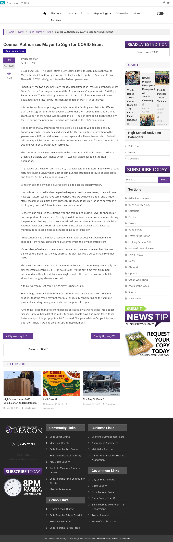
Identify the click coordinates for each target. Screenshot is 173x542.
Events (132, 223)
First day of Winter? (93, 399)
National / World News (141, 248)
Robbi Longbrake (162, 123)
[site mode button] (160, 13)
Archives (56, 20)
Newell (132, 152)
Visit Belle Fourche (102, 449)
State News (134, 298)
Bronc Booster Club (60, 521)
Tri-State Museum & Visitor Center (65, 470)
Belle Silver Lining (60, 436)
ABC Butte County (60, 461)
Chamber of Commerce (105, 443)
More (136, 13)
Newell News (135, 254)
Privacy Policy (103, 538)
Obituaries (122, 13)
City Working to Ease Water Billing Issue (20, 336)
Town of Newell (100, 515)
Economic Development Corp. (108, 436)
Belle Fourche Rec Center (64, 449)
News (70, 13)
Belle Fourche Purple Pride (65, 527)
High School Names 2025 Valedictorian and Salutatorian (20, 401)
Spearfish (133, 158)
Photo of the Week (138, 285)
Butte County (99, 485)
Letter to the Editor (139, 235)
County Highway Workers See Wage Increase (106, 336)
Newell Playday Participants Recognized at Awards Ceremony (147, 89)
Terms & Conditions (121, 538)
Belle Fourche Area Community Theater (67, 481)
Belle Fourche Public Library (65, 455)
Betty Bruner (48, 409)
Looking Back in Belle (140, 242)
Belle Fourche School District (66, 515)
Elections (56, 13)
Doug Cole (110, 404)
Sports (85, 13)
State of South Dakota (104, 521)
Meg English (30, 408)
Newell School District (62, 509)
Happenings (101, 13)
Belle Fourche (136, 146)
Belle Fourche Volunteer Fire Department (108, 507)
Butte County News (139, 204)
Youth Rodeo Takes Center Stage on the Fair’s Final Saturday (132, 105)
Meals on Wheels (59, 443)
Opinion (133, 273)
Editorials (133, 210)
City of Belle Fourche (103, 479)
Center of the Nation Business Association (109, 458)
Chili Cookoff (50, 399)
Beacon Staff (38, 349)
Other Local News (138, 279)
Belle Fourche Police (103, 492)
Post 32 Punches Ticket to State (161, 96)
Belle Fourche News (14, 50)
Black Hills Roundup (61, 489)
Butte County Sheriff (103, 498)
